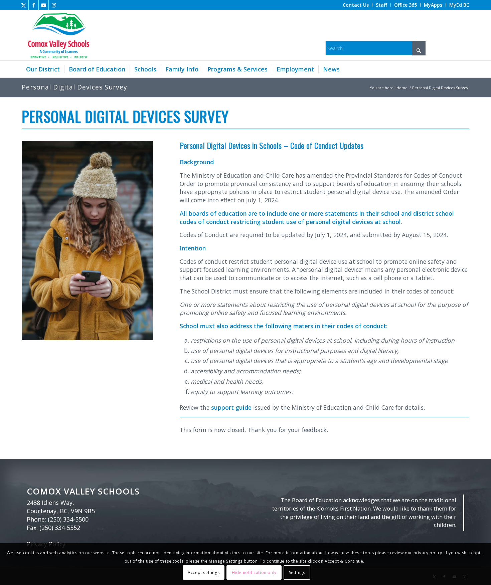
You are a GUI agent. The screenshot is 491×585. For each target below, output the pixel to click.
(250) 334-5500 (68, 519)
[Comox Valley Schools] (58, 35)
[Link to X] (23, 5)
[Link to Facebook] (33, 5)
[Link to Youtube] (43, 5)
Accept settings (203, 572)
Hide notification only (254, 572)
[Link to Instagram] (54, 5)
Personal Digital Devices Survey (74, 86)
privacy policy (428, 553)
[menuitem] (355, 5)
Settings (297, 572)
